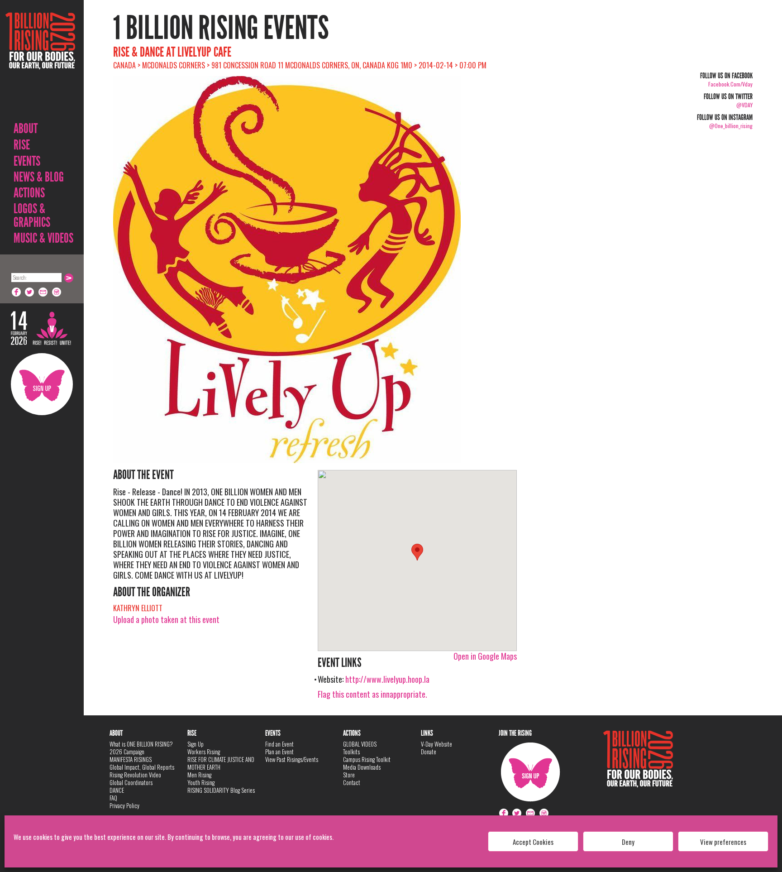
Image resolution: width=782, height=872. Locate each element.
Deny (628, 842)
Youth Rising (201, 782)
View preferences (723, 842)
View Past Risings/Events (291, 759)
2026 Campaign (127, 751)
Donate (428, 751)
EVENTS (27, 161)
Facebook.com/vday (730, 84)
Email (43, 292)
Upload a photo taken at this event (166, 619)
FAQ (113, 797)
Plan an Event (279, 751)
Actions (29, 193)
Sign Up (42, 384)
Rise (22, 145)
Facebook (16, 292)
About (26, 128)
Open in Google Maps (485, 656)
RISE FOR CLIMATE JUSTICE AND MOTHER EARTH (220, 763)
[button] (417, 552)
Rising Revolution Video (135, 774)
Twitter (30, 292)
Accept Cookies (533, 842)
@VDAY (744, 105)
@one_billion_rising (731, 125)
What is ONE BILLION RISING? (141, 743)
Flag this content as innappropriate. (372, 694)
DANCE (117, 790)
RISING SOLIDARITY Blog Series (221, 790)
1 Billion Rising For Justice (40, 63)
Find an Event (279, 743)
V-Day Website (436, 743)
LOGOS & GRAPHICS (32, 215)
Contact (351, 782)
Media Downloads (362, 766)
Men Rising (199, 774)
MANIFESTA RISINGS (131, 759)
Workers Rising (203, 751)
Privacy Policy (124, 805)
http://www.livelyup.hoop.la (387, 679)
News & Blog (39, 177)
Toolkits (351, 751)
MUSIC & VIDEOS (43, 238)
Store (349, 774)
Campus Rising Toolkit (367, 759)
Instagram (57, 292)
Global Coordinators (131, 782)
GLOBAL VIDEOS (360, 743)
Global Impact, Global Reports (142, 766)
